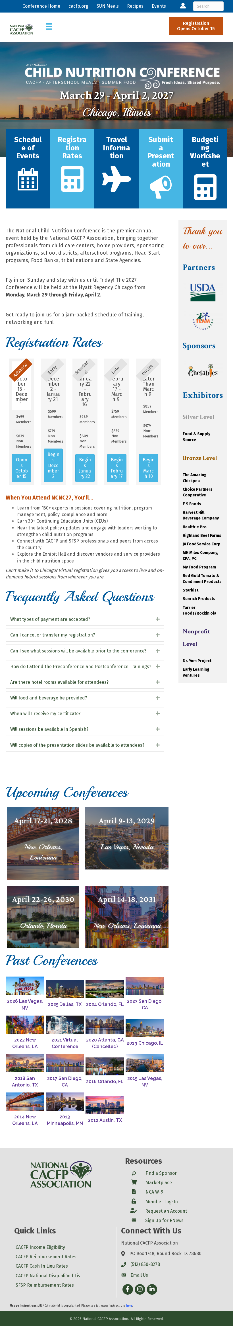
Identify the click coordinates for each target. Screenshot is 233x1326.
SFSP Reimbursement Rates (45, 1285)
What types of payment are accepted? (50, 619)
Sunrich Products (199, 598)
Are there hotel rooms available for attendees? (59, 682)
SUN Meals (108, 6)
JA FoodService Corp (201, 544)
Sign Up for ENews (164, 1220)
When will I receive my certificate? (45, 713)
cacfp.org (78, 6)
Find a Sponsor (161, 1173)
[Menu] (49, 26)
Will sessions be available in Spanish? (49, 729)
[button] (21, 468)
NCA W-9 (154, 1192)
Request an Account (166, 1211)
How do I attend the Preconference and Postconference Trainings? (80, 666)
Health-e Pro (195, 527)
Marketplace (158, 1182)
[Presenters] (116, 187)
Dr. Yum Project (197, 660)
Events (159, 6)
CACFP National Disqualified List (49, 1275)
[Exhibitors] (72, 187)
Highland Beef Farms (202, 535)
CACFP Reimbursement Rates (46, 1256)
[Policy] (205, 195)
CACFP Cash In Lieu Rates (42, 1266)
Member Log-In (161, 1201)
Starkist (190, 590)
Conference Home (41, 6)
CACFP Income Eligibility (40, 1247)
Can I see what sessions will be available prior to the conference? (78, 651)
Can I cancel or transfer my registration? (52, 635)
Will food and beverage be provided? (48, 698)
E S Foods (192, 504)
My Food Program (199, 567)
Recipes (135, 6)
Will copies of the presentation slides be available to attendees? (77, 745)
